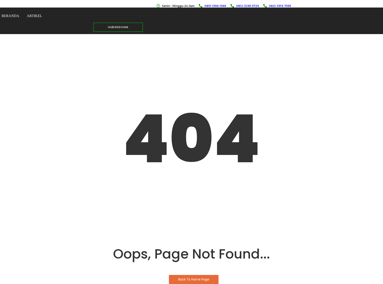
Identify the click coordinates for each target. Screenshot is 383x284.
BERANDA (10, 16)
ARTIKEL (34, 16)
